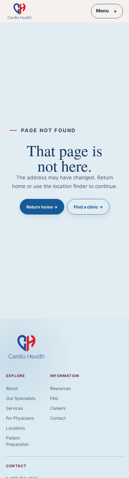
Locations (15, 428)
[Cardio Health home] (23, 11)
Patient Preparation (17, 441)
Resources (60, 388)
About (12, 388)
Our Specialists (20, 398)
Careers (57, 408)
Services (14, 408)
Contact (58, 418)
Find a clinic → (88, 206)
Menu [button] (107, 11)
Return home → (42, 206)
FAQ (54, 398)
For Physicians (20, 418)
